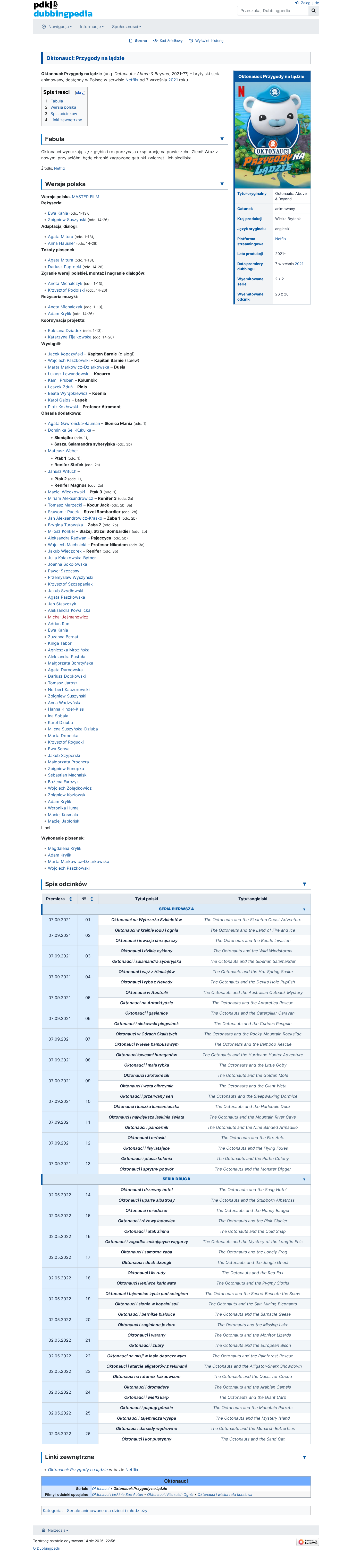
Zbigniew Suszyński (67, 219)
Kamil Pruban (60, 380)
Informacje (90, 26)
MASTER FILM (85, 196)
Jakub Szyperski (64, 755)
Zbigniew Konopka (66, 768)
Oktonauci (100, 1488)
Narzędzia (56, 1530)
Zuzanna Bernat (63, 636)
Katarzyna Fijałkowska (69, 336)
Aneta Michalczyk (65, 283)
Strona (141, 40)
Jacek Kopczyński (65, 353)
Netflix (280, 239)
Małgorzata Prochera (68, 761)
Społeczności (125, 26)
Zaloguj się (310, 3)
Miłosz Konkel (61, 531)
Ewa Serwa (59, 748)
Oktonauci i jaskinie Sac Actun (117, 1494)
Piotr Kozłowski (63, 406)
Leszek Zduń (60, 386)
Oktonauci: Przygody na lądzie (78, 1469)
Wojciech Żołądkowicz (70, 788)
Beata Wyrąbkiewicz (68, 393)
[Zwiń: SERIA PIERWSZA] (304, 909)
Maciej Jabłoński (64, 821)
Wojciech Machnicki (67, 544)
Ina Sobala (58, 715)
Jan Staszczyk (62, 603)
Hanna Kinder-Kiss (66, 709)
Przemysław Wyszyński (70, 577)
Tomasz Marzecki (65, 505)
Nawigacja (58, 26)
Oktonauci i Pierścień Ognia (170, 1494)
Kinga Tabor (60, 643)
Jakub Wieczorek (65, 551)
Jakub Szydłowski (65, 590)
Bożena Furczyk (63, 781)
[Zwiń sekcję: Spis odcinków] (304, 883)
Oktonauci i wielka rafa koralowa (225, 1494)
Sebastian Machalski (68, 775)
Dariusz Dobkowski (67, 676)
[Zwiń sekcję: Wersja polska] (222, 183)
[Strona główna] (63, 9)
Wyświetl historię (209, 40)
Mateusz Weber (63, 450)
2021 (299, 263)
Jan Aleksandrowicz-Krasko (75, 518)
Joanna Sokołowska (67, 564)
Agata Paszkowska (66, 597)
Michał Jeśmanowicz (68, 616)
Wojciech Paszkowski (69, 360)
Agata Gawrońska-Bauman (74, 423)
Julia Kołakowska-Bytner (72, 557)
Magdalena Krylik (64, 848)
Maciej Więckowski (66, 491)
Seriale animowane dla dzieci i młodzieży (107, 1510)
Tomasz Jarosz (63, 682)
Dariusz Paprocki (64, 266)
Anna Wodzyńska (64, 702)
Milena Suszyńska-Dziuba (73, 728)
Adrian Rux (58, 623)
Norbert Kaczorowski (69, 689)
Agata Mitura (60, 236)
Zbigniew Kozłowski (67, 794)
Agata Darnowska (65, 669)
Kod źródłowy (171, 40)
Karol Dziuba (60, 722)
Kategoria (52, 1510)
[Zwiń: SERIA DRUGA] (304, 1179)
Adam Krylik (59, 313)
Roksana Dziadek (65, 330)
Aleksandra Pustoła (66, 656)
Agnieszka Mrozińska (68, 649)
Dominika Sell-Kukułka (69, 430)
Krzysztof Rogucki (66, 742)
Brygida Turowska (65, 524)
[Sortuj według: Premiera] (70, 899)
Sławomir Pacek (63, 511)
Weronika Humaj (64, 807)
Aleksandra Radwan (67, 537)
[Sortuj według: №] (92, 899)
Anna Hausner (61, 243)
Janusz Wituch (62, 471)
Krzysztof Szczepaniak (70, 584)
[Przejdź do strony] (313, 10)
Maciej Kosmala (63, 814)
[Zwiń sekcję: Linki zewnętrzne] (304, 1456)
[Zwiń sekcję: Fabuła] (222, 138)
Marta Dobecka (63, 735)
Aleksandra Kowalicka (69, 610)
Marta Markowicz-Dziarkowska (78, 367)
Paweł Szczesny (63, 570)
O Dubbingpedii (46, 1548)
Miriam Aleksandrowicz (70, 498)
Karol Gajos (59, 400)
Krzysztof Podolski (66, 290)
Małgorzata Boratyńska (70, 663)
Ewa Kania (58, 213)
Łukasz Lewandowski (68, 373)
